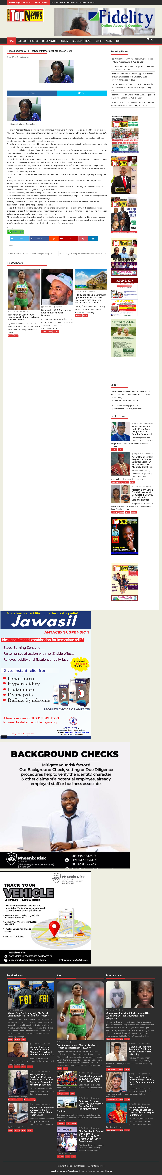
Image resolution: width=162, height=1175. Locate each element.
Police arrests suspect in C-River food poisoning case (32, 253)
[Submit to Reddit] (54, 238)
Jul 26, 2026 (137, 486)
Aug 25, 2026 (135, 1074)
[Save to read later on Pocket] (83, 238)
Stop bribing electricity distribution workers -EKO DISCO (82, 253)
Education (11, 1100)
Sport (99, 41)
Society (64, 41)
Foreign (114, 512)
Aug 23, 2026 (135, 1104)
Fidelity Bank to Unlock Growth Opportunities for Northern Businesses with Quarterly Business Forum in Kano (132, 76)
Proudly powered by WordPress (64, 1171)
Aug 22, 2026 (14, 1010)
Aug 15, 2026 (36, 1071)
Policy (109, 41)
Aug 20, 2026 (36, 1044)
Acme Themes (106, 1171)
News (11, 41)
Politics (34, 41)
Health (88, 41)
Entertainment (49, 41)
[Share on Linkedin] (93, 238)
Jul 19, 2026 (85, 1073)
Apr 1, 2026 (85, 1128)
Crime (44, 331)
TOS (117, 41)
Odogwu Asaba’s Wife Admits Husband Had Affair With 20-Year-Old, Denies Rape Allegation (92, 2)
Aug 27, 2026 (81, 292)
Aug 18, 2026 (138, 454)
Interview (77, 41)
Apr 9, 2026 (85, 1098)
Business (22, 41)
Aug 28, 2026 (14, 311)
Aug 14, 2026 (36, 1104)
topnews (25, 57)
